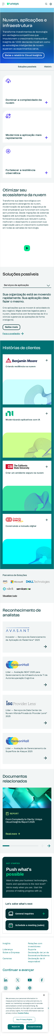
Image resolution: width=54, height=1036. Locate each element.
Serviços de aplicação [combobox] (16, 285)
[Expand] (45, 102)
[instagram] (6, 988)
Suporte (32, 950)
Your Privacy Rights (24, 1019)
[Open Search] (46, 4)
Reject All (16, 1027)
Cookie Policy (23, 1013)
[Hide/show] (46, 360)
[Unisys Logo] (13, 4)
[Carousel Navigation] (45, 845)
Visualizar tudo (10, 596)
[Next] (52, 66)
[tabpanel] (27, 314)
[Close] (44, 995)
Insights (6, 944)
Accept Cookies (34, 1027)
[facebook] (42, 980)
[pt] (50, 4)
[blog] (18, 988)
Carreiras (7, 959)
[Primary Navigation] (3, 4)
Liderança (8, 950)
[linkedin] (6, 980)
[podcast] (30, 988)
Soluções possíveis (27, 67)
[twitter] (18, 980)
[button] (27, 248)
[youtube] (30, 980)
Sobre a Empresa (11, 953)
